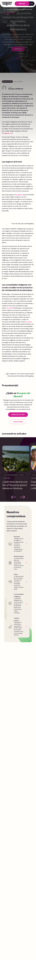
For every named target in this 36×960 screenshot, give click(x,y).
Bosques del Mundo (15, 89)
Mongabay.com (7, 133)
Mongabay (18, 195)
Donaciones (18, 422)
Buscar (22, 3)
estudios (9, 308)
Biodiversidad (7, 82)
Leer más (17, 49)
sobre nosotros (18, 414)
